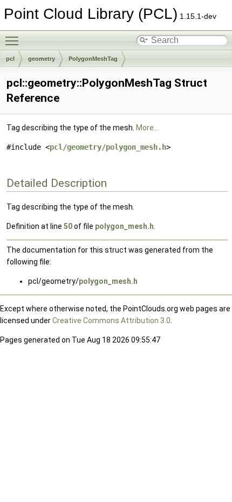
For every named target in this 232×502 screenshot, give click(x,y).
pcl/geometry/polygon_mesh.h (108, 147)
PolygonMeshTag (93, 58)
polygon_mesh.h (124, 226)
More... (147, 127)
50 (68, 226)
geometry (41, 58)
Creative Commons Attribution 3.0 (111, 320)
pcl (10, 58)
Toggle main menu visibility (14, 40)
